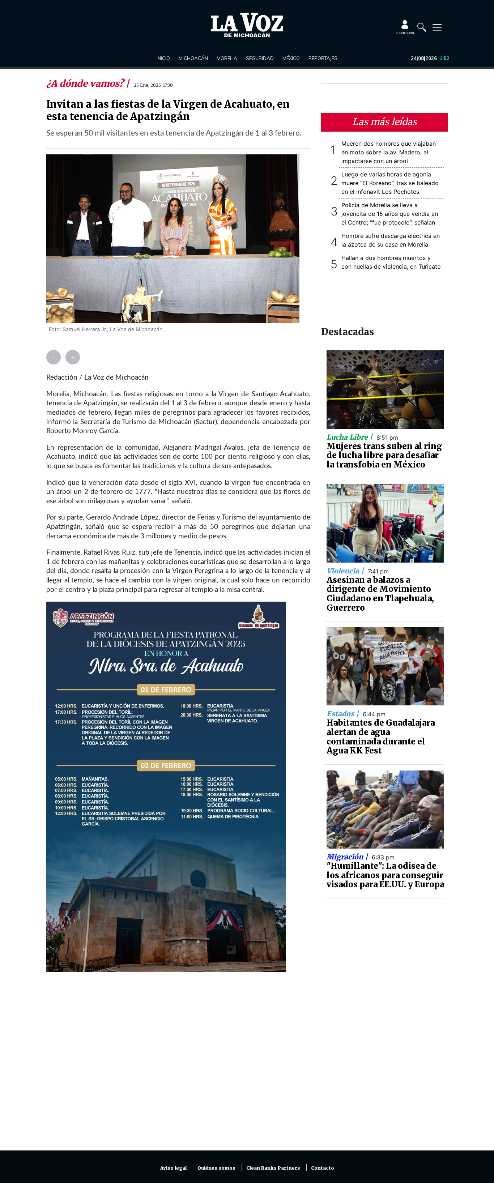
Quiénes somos (216, 1168)
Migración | (348, 857)
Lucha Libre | (350, 437)
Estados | (344, 713)
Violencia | (346, 571)
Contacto (322, 1168)
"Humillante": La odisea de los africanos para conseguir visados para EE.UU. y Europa (385, 875)
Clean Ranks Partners (273, 1168)
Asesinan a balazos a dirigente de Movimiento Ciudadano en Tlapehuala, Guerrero (380, 594)
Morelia (227, 58)
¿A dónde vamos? (85, 83)
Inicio (163, 58)
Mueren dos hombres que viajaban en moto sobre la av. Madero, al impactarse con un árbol (388, 152)
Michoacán (193, 58)
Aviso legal (173, 1168)
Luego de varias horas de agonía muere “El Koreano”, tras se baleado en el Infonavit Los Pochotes (390, 183)
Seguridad (260, 58)
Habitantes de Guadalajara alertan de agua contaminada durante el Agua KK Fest (381, 737)
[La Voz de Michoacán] (247, 25)
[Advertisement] (178, 1065)
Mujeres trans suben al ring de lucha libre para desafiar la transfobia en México (384, 455)
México (291, 58)
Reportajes (322, 58)
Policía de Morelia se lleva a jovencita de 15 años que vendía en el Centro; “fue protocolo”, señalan (389, 213)
